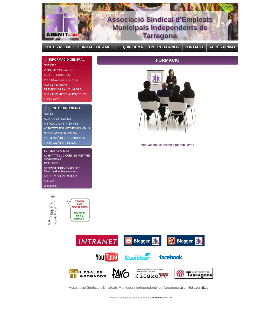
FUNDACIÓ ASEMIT (94, 47)
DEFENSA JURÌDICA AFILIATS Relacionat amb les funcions (62, 170)
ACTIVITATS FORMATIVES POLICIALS (67, 128)
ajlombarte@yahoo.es (161, 297)
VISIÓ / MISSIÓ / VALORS (59, 70)
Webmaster (51, 185)
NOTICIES (50, 65)
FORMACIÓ (51, 163)
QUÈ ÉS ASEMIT (58, 47)
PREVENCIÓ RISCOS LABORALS (64, 138)
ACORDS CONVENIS (57, 75)
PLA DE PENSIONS (55, 84)
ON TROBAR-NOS (164, 47)
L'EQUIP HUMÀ (130, 47)
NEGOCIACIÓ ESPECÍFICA (60, 133)
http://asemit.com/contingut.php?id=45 (167, 144)
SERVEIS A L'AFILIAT (56, 150)
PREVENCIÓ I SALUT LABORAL (63, 89)
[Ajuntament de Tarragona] (193, 280)
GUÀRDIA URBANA (67, 108)
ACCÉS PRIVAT (222, 47)
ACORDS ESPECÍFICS (58, 118)
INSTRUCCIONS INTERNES (61, 79)
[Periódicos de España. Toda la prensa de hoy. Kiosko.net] (152, 280)
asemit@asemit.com (195, 287)
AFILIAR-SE (51, 181)
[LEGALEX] (87, 280)
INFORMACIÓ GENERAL (67, 59)
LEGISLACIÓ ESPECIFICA (60, 142)
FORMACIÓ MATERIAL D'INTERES (65, 94)
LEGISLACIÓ (52, 99)
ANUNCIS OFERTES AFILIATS (62, 176)
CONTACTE (194, 47)
